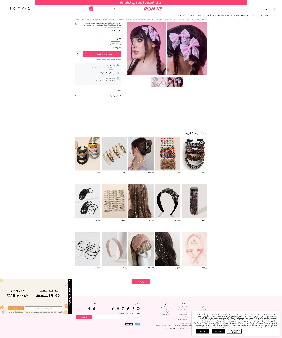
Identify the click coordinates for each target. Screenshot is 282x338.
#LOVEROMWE (164, 314)
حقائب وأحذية (191, 15)
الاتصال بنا (203, 309)
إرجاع (186, 312)
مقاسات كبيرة (235, 15)
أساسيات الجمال (264, 15)
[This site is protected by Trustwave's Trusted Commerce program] (137, 324)
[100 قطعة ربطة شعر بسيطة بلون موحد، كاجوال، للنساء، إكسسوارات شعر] (194, 201)
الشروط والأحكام (19, 312)
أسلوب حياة (181, 15)
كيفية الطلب (183, 317)
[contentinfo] (204, 173)
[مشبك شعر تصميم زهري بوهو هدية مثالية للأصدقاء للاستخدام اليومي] (141, 154)
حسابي (167, 304)
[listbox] (29, 8)
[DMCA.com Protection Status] (129, 324)
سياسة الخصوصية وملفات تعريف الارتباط (184, 325)
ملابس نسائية (245, 15)
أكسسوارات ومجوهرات (204, 15)
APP (95, 304)
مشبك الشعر (155, 19)
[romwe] (152, 8)
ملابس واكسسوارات (191, 19)
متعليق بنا (203, 306)
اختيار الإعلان (180, 328)
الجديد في (255, 15)
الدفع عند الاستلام (182, 319)
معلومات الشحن (182, 309)
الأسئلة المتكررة (182, 306)
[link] (141, 2)
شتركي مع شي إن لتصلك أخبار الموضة (129, 313)
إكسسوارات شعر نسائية (166, 19)
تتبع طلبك (166, 309)
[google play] (89, 308)
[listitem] (194, 159)
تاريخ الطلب (166, 312)
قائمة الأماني (165, 306)
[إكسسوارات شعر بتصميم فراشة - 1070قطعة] (167, 154)
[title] (141, 132)
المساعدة (184, 304)
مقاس (119, 39)
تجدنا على (137, 304)
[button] (78, 54)
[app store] (94, 308)
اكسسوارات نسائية (179, 19)
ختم (187, 328)
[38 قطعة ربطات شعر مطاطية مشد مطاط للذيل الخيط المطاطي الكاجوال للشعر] (87, 201)
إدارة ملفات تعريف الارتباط (163, 325)
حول (205, 304)
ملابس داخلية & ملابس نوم (221, 15)
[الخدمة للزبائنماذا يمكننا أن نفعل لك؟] (14, 8)
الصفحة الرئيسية (202, 19)
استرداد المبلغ (183, 314)
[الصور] (167, 49)
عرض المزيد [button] (141, 281)
